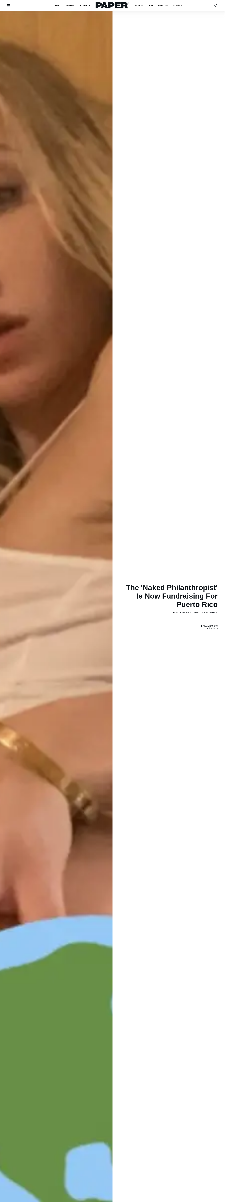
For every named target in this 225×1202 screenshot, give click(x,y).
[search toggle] (216, 5)
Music (57, 5)
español (177, 5)
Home (176, 612)
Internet (139, 5)
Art (151, 5)
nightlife (163, 5)
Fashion (70, 5)
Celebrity (84, 5)
